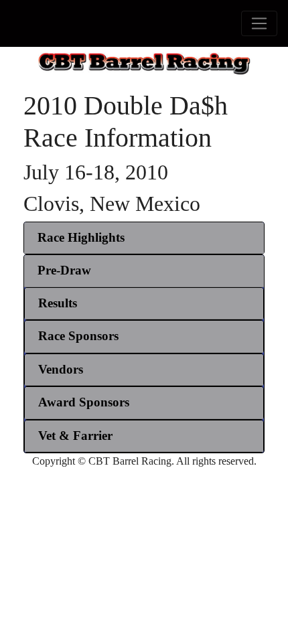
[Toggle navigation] (259, 23)
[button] (81, 237)
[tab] (144, 238)
